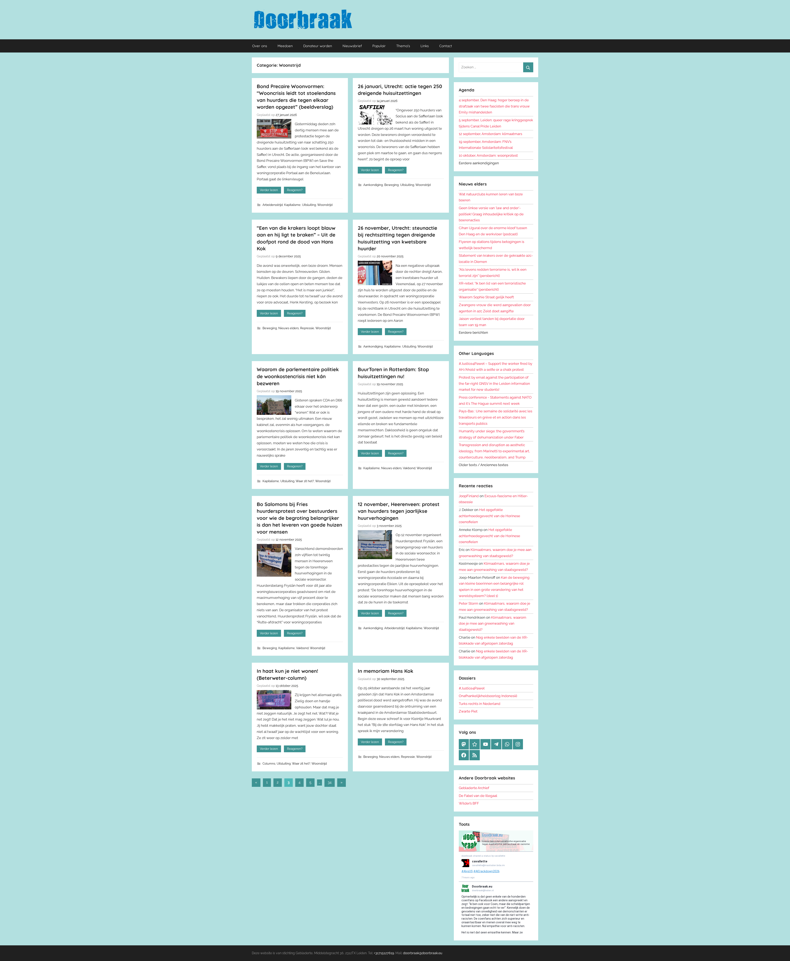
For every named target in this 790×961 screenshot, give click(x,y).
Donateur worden (317, 46)
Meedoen (285, 46)
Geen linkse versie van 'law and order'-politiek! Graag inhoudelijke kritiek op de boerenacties (491, 214)
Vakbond (409, 468)
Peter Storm (468, 603)
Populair (379, 46)
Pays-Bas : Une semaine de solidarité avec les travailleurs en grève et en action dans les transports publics (495, 417)
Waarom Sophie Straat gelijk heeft (486, 297)
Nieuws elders (288, 328)
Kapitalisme (292, 205)
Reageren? (294, 190)
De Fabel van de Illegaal (478, 796)
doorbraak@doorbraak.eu (422, 953)
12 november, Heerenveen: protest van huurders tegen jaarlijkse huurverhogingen (398, 511)
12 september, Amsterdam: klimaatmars (490, 134)
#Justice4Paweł (471, 688)
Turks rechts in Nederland (479, 704)
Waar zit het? (305, 481)
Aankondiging (373, 185)
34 (329, 782)
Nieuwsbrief (352, 46)
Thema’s (403, 46)
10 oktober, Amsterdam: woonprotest (488, 155)
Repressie (307, 328)
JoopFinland (469, 496)
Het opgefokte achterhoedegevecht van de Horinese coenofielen (489, 516)
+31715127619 (384, 953)
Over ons (259, 46)
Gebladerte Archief (474, 788)
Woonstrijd (324, 205)
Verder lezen (269, 190)
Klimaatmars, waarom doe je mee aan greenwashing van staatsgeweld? (492, 623)
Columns (269, 763)
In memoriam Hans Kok (385, 671)
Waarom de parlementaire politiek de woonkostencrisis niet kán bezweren (298, 376)
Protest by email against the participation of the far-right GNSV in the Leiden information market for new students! (494, 383)
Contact (445, 46)
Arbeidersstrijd (273, 205)
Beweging (391, 185)
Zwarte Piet (468, 711)
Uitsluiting (309, 205)
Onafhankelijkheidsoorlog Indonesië (488, 696)
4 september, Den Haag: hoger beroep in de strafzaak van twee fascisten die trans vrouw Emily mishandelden (494, 106)
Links (425, 46)
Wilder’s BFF (469, 803)
